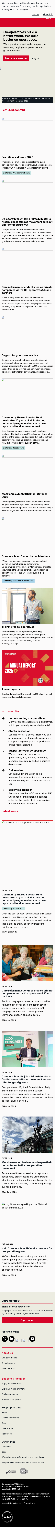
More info (48, 14)
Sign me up (27, 1320)
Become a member (16, 58)
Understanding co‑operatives (26, 718)
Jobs (4, 1452)
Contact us (7, 1446)
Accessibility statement (11, 1503)
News (4, 1412)
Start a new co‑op (19, 731)
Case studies (8, 1428)
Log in (35, 58)
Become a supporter (11, 1399)
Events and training (10, 1417)
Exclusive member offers (13, 1389)
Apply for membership (12, 1383)
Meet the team (8, 1368)
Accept (35, 14)
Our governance (9, 1357)
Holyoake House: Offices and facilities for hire (23, 1462)
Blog (4, 1423)
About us (7, 1352)
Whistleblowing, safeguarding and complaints (23, 1457)
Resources (7, 1434)
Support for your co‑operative (27, 750)
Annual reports (8, 1363)
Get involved (16, 770)
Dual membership (10, 1394)
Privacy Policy (30, 1503)
